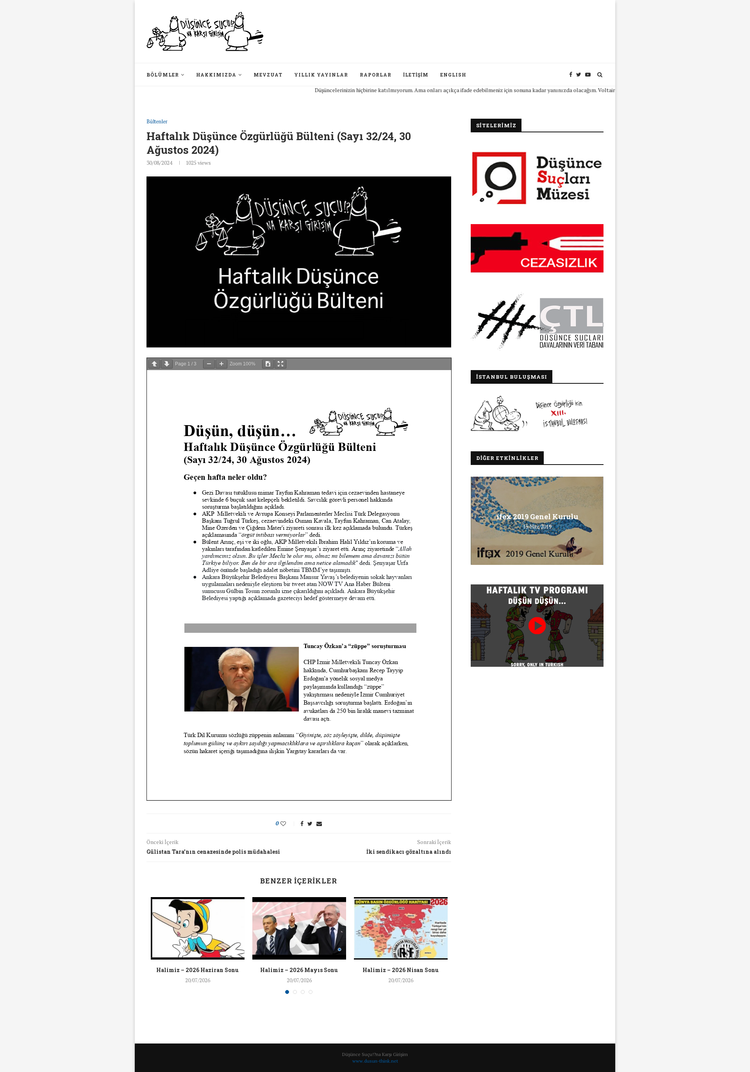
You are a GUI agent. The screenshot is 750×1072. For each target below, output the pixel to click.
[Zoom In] (221, 364)
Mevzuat (268, 74)
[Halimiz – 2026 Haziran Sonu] (198, 928)
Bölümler (162, 74)
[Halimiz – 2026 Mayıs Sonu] (299, 928)
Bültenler (157, 122)
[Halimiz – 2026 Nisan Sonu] (401, 928)
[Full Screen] (280, 364)
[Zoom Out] (209, 364)
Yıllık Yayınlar (321, 74)
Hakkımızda (216, 74)
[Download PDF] (268, 364)
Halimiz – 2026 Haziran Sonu (197, 970)
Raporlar (375, 74)
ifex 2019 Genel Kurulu (537, 516)
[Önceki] (154, 364)
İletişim (416, 74)
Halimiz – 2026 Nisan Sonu (400, 970)
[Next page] (167, 364)
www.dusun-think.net (375, 1061)
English (453, 74)
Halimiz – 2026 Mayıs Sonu (299, 970)
